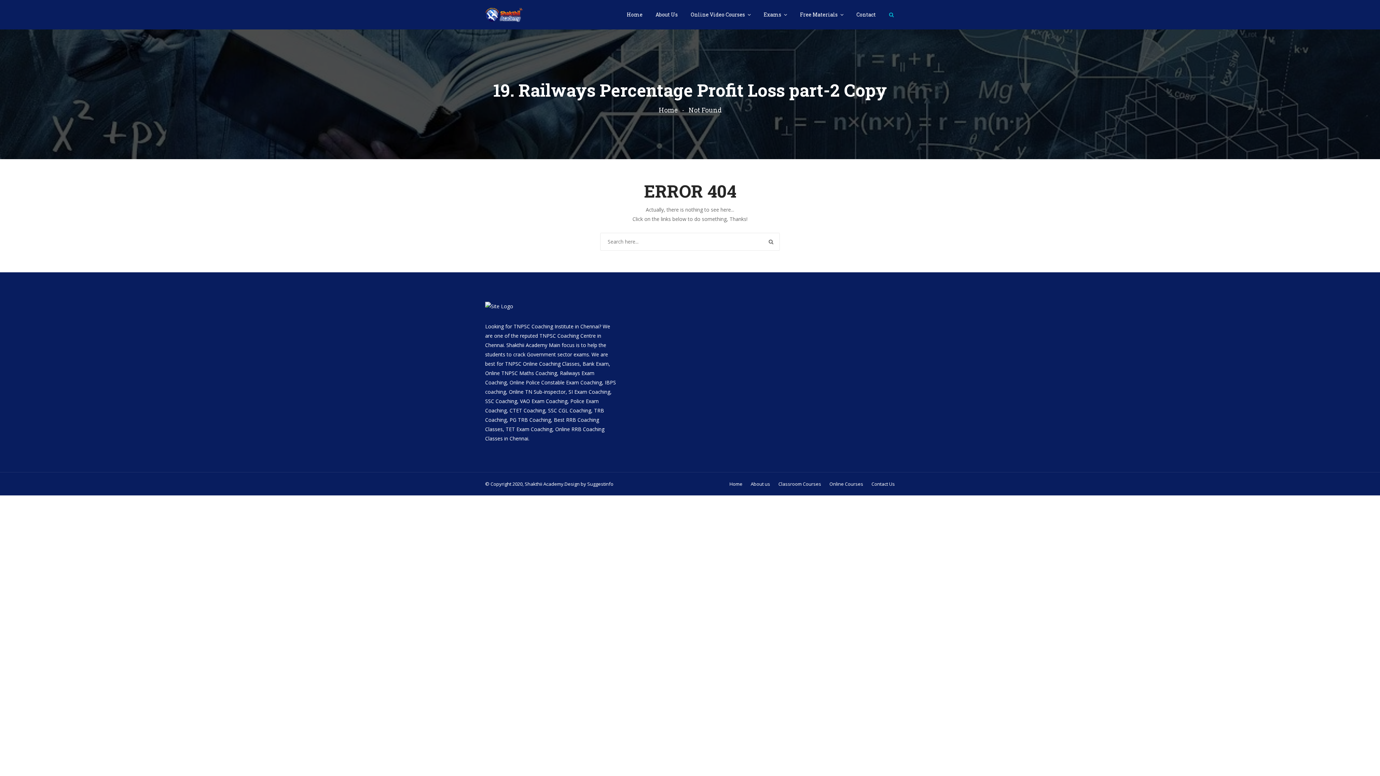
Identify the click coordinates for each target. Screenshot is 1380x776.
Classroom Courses (799, 484)
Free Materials (819, 14)
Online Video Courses (718, 14)
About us (760, 484)
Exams (773, 14)
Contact (866, 14)
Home (635, 14)
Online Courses (846, 484)
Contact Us (883, 484)
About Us (667, 14)
